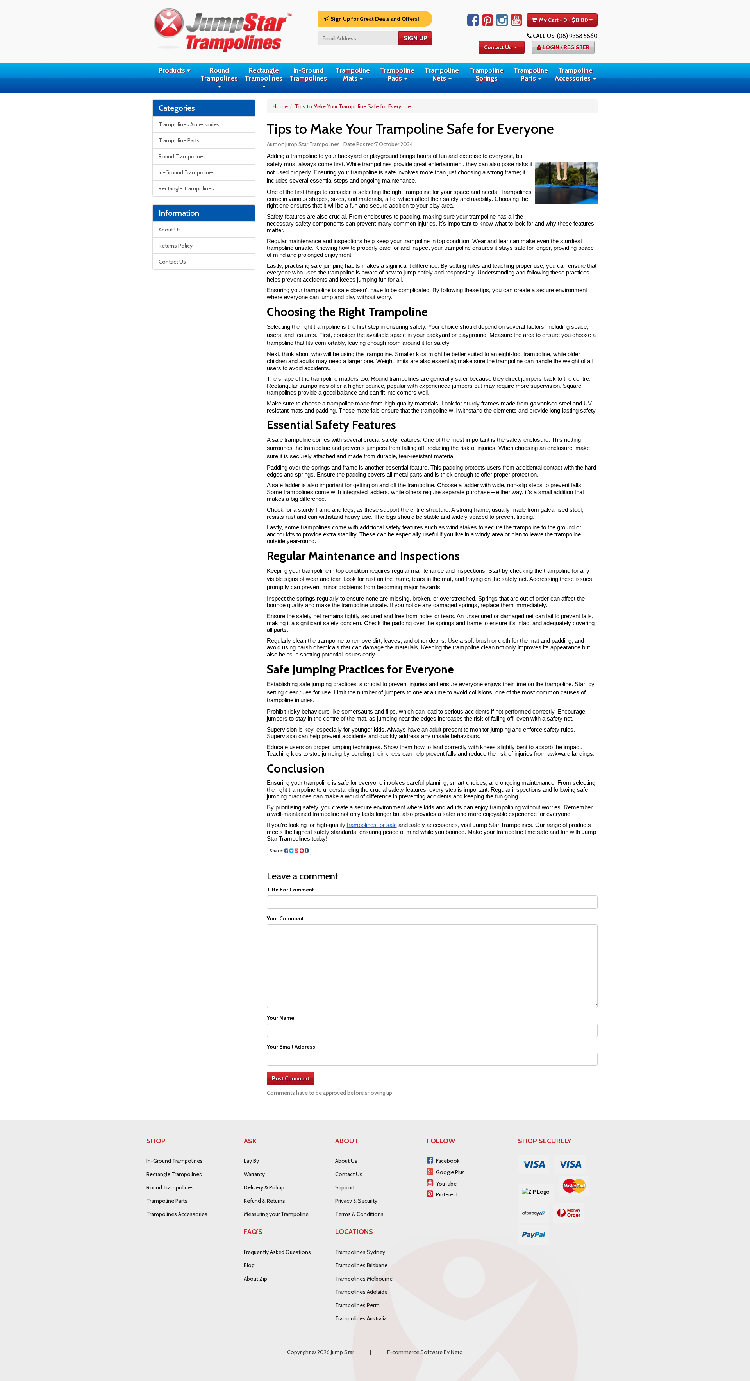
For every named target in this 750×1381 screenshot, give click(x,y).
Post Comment (290, 1078)
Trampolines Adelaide (361, 1291)
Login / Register (565, 47)
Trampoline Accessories (574, 74)
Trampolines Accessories (189, 124)
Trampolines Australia (361, 1318)
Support (345, 1187)
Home (280, 106)
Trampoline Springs (486, 74)
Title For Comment (290, 889)
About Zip (255, 1278)
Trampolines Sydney (360, 1251)
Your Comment (285, 918)
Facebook (447, 1160)
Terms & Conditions (359, 1214)
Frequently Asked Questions (277, 1251)
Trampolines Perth (357, 1305)
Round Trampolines (219, 74)
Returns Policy (176, 245)
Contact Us (498, 47)
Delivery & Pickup (264, 1187)
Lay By (251, 1160)
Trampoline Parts (531, 74)
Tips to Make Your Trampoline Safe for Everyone (353, 106)
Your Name (280, 1017)
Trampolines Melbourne (364, 1278)
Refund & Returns (264, 1200)
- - (563, 19)
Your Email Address (291, 1046)
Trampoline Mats (353, 74)
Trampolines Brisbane (361, 1265)
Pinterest (447, 1194)
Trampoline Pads (397, 74)
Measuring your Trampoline (276, 1214)
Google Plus (450, 1172)
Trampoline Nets (442, 74)
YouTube (446, 1183)
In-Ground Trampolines (308, 74)
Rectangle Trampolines (263, 74)
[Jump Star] (222, 28)
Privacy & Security (356, 1200)
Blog (249, 1265)
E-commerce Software (415, 1352)
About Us (170, 229)
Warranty (254, 1174)
